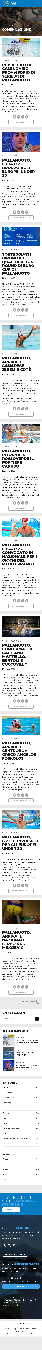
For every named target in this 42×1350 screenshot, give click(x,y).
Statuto (16, 1331)
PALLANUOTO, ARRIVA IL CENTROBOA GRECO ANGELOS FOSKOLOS (19, 751)
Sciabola (6, 1149)
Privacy (34, 1329)
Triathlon (6, 1175)
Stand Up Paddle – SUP (12, 1164)
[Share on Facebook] (14, 117)
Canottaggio (7, 1103)
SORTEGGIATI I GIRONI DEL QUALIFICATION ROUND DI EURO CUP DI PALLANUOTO (18, 264)
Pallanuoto (15, 61)
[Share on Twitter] (18, 117)
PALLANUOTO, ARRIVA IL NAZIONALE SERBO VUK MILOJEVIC (16, 940)
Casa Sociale (7, 1108)
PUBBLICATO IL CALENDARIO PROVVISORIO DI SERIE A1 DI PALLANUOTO (18, 72)
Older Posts (28, 1001)
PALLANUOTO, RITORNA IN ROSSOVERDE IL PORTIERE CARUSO (18, 459)
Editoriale (6, 1113)
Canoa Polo (7, 1093)
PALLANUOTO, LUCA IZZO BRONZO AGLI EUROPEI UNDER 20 (18, 168)
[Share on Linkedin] (22, 117)
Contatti (25, 1331)
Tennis (5, 1169)
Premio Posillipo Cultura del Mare (15, 1139)
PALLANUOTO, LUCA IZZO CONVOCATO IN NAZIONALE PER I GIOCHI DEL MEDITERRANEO (19, 554)
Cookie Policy (24, 1329)
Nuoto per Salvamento (11, 1128)
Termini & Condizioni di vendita (17, 1334)
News (4, 61)
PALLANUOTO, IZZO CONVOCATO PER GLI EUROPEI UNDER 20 (20, 843)
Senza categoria (9, 1154)
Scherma (6, 1144)
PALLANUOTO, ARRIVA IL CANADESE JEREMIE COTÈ (16, 364)
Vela (4, 1180)
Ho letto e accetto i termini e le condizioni (22, 1282)
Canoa (5, 1087)
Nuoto (5, 1123)
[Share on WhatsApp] (26, 117)
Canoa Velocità (8, 1098)
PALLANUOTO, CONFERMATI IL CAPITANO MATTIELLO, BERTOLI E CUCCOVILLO (17, 655)
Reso (33, 1334)
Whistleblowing (10, 1329)
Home (5, 25)
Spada (5, 1159)
